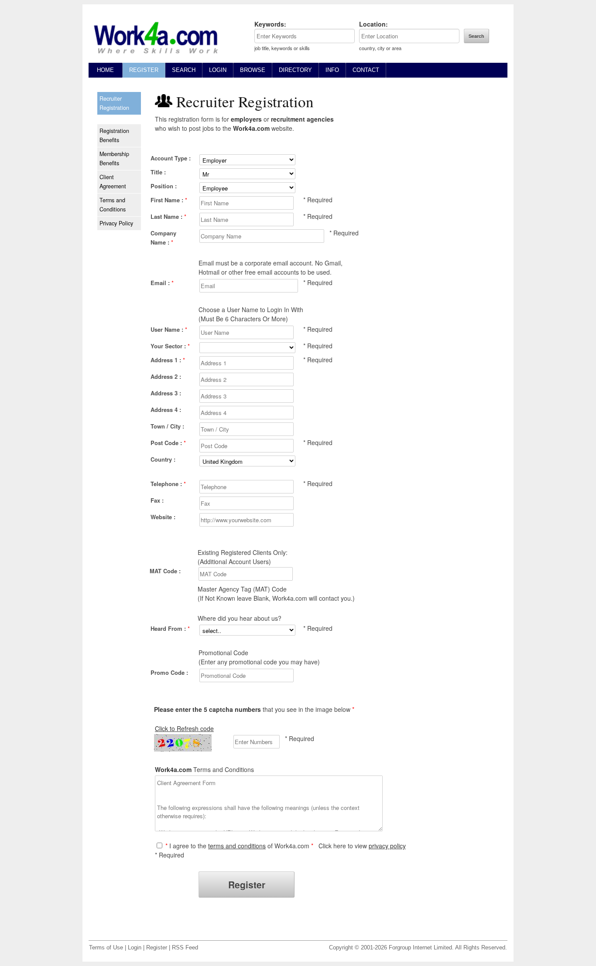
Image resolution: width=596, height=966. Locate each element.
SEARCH (183, 70)
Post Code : (168, 443)
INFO (332, 70)
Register (156, 948)
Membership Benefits (114, 158)
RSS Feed (185, 948)
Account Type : (171, 158)
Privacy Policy (116, 223)
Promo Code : (169, 672)
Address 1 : (168, 360)
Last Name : (168, 216)
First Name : (169, 200)
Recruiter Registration (114, 103)
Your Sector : (170, 346)
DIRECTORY (295, 70)
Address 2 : (166, 376)
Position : (164, 186)
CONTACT (366, 70)
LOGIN (217, 70)
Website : (163, 517)
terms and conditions (237, 845)
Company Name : (163, 237)
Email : (162, 283)
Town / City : (167, 426)
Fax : (157, 500)
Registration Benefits (114, 135)
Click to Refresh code (184, 728)
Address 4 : (166, 409)
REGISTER (143, 70)
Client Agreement (112, 181)
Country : (163, 459)
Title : (158, 172)
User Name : (169, 329)
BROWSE (252, 70)
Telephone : (168, 484)
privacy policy (387, 845)
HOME (105, 70)
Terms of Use (106, 948)
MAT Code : (165, 571)
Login (134, 948)
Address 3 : (166, 393)
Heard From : (170, 628)
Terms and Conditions (112, 204)
